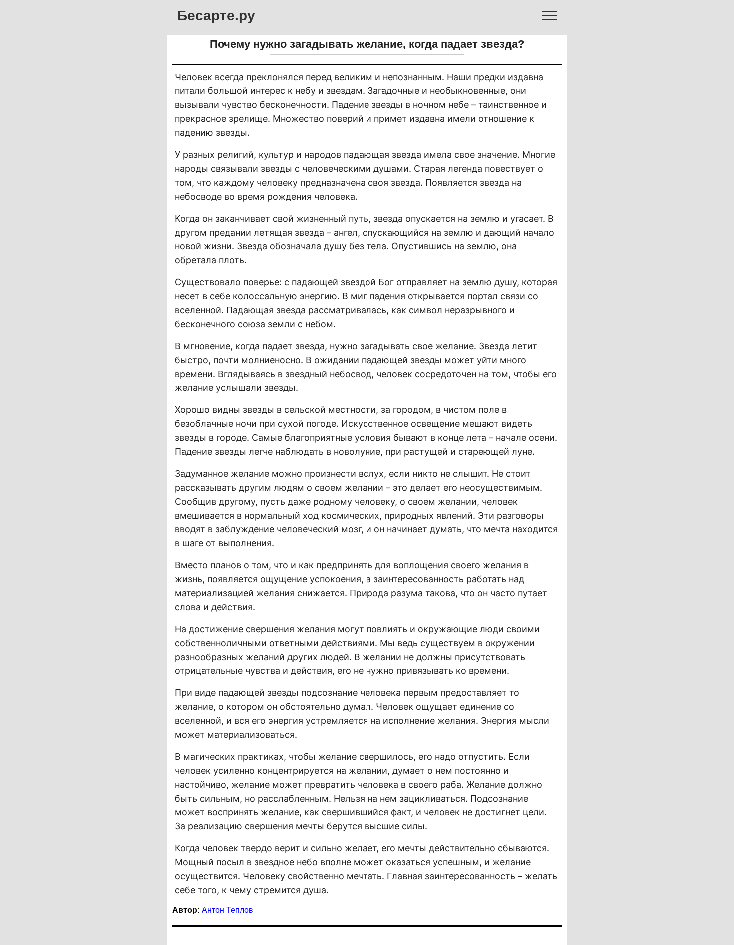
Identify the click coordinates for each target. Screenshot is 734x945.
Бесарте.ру (216, 16)
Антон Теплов (227, 910)
